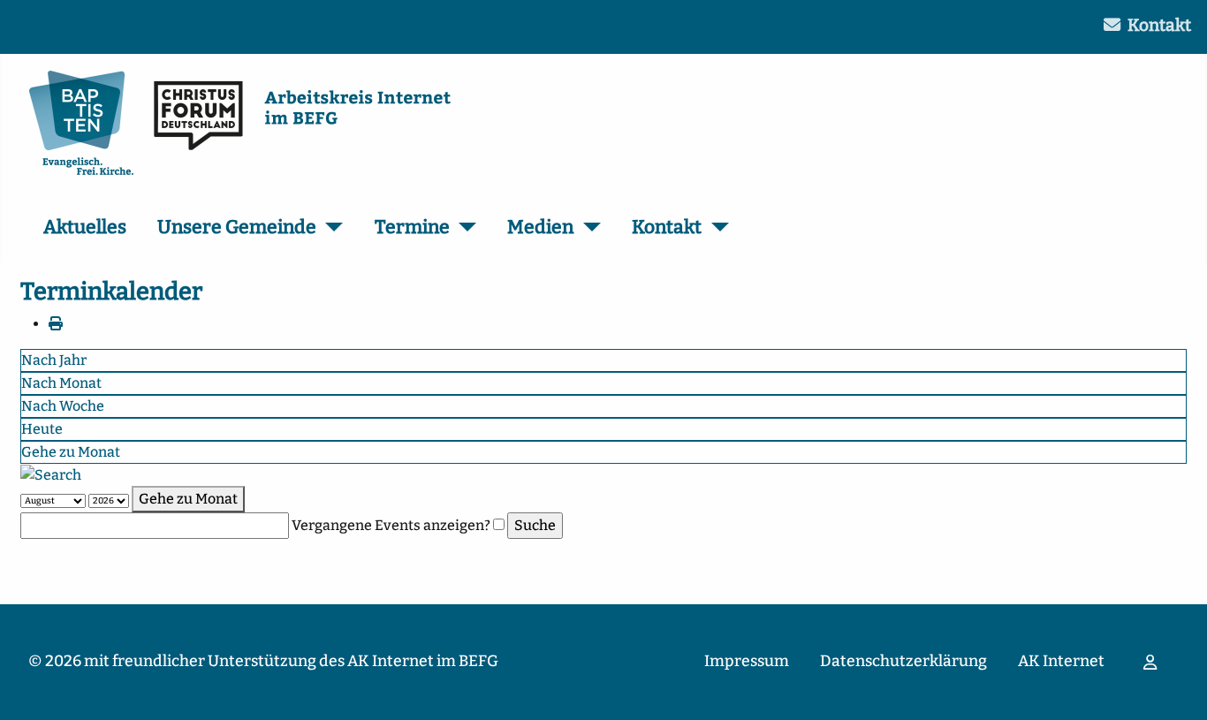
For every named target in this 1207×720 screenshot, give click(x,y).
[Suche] (50, 474)
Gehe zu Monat (70, 451)
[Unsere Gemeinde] (330, 228)
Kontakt (1159, 25)
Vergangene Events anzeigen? (391, 525)
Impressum (746, 661)
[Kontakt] (715, 228)
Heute (42, 429)
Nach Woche (62, 406)
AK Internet (1061, 661)
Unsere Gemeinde (236, 227)
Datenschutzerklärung (903, 661)
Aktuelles (84, 227)
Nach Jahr (54, 360)
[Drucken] (56, 323)
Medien (540, 227)
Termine (412, 227)
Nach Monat (61, 383)
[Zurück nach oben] (1176, 687)
